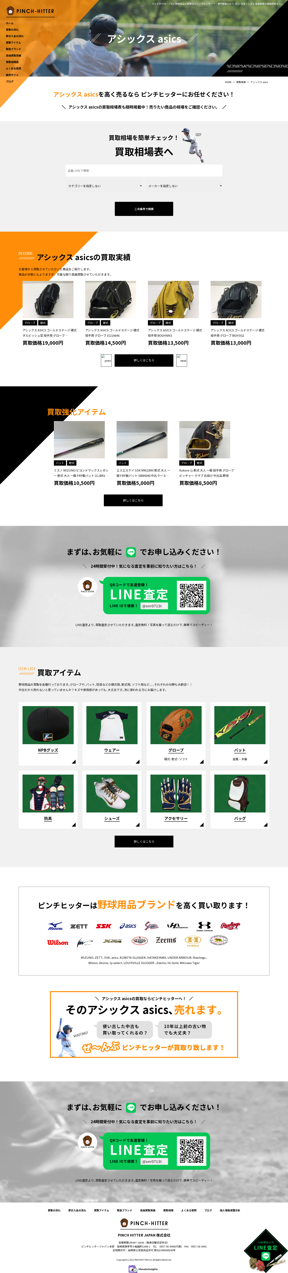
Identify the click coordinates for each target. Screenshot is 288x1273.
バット (60, 463)
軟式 (71, 463)
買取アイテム (101, 1210)
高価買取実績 (147, 1210)
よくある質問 (189, 1210)
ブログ (208, 1210)
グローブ (29, 323)
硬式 (43, 323)
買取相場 (168, 1210)
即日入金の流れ (77, 1210)
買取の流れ (54, 1210)
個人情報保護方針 (230, 1210)
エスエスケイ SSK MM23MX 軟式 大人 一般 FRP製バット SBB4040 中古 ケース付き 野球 (143, 475)
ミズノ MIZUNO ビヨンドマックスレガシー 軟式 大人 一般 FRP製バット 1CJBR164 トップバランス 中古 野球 (81, 475)
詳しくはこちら (144, 360)
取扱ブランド (124, 1210)
